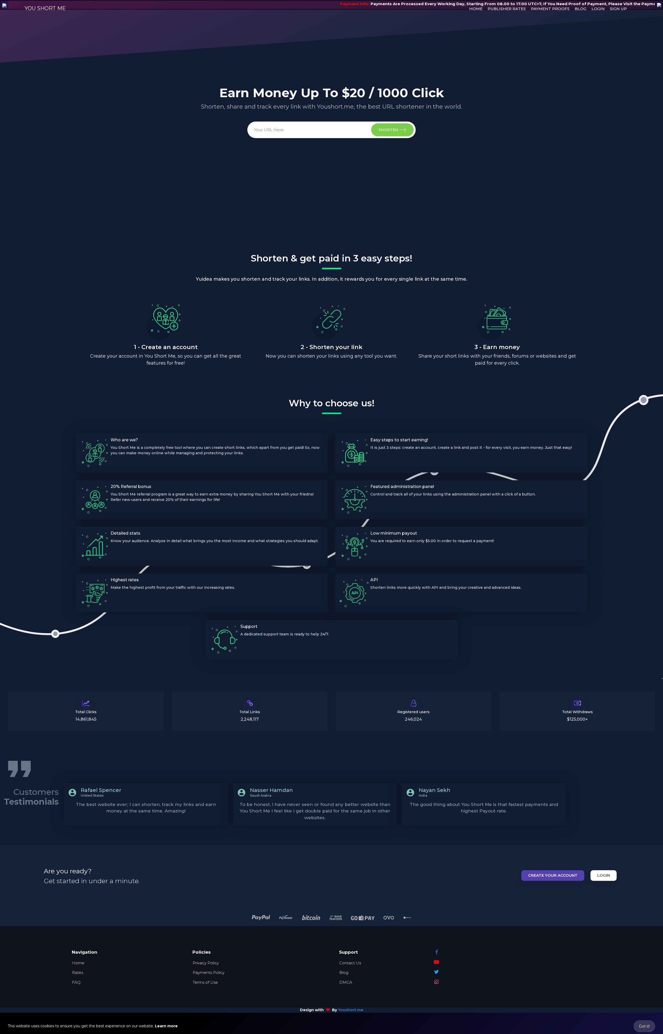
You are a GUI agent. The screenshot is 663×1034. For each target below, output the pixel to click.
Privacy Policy (206, 962)
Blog (343, 972)
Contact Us (350, 962)
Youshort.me (350, 1010)
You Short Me (45, 8)
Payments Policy (209, 972)
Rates (77, 972)
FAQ (76, 982)
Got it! (644, 1026)
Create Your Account (553, 875)
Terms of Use (205, 982)
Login (603, 875)
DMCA (345, 982)
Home (78, 962)
